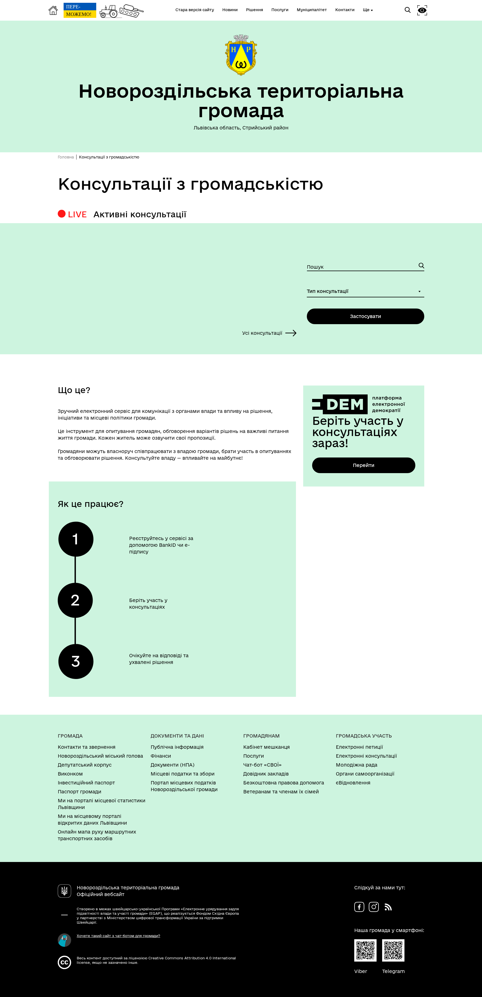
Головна (66, 157)
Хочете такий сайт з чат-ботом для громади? (118, 936)
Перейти (363, 465)
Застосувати (365, 316)
